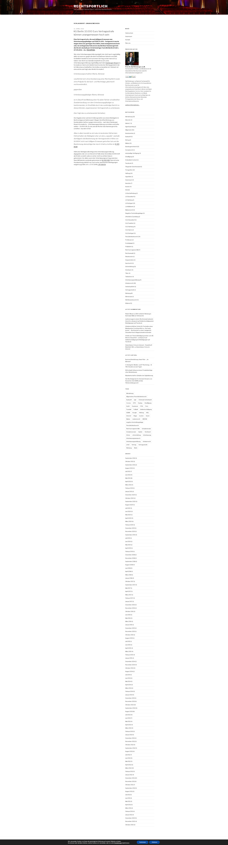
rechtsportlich (91, 6)
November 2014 (130, 665)
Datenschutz (129, 33)
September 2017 (130, 585)
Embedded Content (131, 160)
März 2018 (128, 575)
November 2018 (130, 558)
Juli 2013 (127, 715)
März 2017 (128, 595)
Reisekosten (129, 256)
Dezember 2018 (130, 555)
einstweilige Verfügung (132, 153)
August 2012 (129, 751)
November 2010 (130, 821)
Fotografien (128, 170)
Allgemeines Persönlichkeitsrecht (136, 396)
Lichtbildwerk (129, 206)
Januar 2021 (128, 491)
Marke (128, 419)
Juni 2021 (128, 475)
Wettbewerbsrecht (131, 300)
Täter (127, 273)
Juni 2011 (127, 798)
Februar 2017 (129, 598)
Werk (135, 448)
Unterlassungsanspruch (133, 438)
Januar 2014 (128, 695)
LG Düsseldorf (129, 196)
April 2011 (128, 804)
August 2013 (129, 711)
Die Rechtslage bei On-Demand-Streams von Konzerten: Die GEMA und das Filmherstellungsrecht (138, 381)
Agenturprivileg (129, 126)
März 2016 (128, 621)
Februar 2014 (129, 691)
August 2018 (129, 565)
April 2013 (128, 724)
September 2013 (130, 708)
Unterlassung (147, 435)
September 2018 (130, 561)
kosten (141, 416)
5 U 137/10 (90, 50)
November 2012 (130, 741)
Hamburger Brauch (112, 63)
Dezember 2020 (130, 495)
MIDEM (144, 419)
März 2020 (128, 521)
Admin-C (127, 123)
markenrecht (136, 419)
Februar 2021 (129, 488)
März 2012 (128, 768)
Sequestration (129, 260)
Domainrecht (129, 150)
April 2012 (128, 764)
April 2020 (128, 518)
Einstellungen (118, 843)
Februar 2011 (129, 811)
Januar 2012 (128, 774)
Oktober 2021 (129, 461)
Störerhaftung (129, 266)
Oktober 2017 (129, 581)
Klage (135, 416)
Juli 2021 (127, 471)
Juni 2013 (128, 718)
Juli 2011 (127, 794)
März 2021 (128, 485)
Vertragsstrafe (129, 290)
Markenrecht (129, 210)
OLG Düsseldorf (130, 220)
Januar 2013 (128, 734)
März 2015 (128, 651)
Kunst (147, 416)
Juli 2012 (127, 755)
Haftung (127, 173)
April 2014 (128, 684)
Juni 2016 (128, 615)
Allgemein (128, 130)
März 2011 (128, 808)
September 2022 (130, 458)
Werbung (128, 293)
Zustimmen (142, 842)
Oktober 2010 (129, 824)
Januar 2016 (128, 624)
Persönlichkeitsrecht (131, 236)
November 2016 (130, 608)
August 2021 (129, 468)
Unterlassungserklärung (132, 280)
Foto (146, 406)
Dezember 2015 (130, 628)
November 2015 (130, 631)
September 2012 (130, 748)
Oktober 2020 (129, 498)
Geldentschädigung (146, 409)
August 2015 (129, 638)
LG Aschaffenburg (130, 193)
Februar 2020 (129, 525)
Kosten (127, 186)
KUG (126, 190)
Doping (140, 403)
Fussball (128, 409)
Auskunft (128, 136)
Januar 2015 (128, 658)
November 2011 (130, 781)
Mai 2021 (128, 478)
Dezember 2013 (130, 698)
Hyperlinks (128, 176)
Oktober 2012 (129, 744)
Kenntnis (128, 183)
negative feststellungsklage (134, 422)
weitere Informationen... (132, 105)
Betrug (127, 140)
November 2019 (130, 531)
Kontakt (127, 39)
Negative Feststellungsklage (134, 213)
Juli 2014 (127, 674)
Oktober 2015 (129, 635)
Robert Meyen (129, 314)
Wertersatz (128, 296)
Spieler (140, 432)
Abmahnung (128, 116)
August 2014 (129, 671)
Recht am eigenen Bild (132, 250)
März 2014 (128, 688)
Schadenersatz (146, 428)
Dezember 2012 (130, 738)
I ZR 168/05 (101, 164)
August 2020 (129, 505)
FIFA (141, 406)
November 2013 (130, 701)
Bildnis (127, 143)
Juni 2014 (128, 678)
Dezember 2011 (130, 778)
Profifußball (128, 243)
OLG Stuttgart (129, 233)
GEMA (128, 412)
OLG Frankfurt (129, 223)
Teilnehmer (128, 276)
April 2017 (128, 591)
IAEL (147, 412)
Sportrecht (128, 263)
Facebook (128, 163)
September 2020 (130, 501)
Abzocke (128, 120)
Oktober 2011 (129, 784)
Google (134, 412)
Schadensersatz (131, 432)
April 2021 (128, 481)
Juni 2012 (128, 758)
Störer (128, 435)
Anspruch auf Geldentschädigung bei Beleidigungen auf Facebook (137, 339)
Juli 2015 (127, 641)
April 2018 (128, 571)
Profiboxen (128, 240)
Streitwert (128, 270)
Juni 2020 (128, 511)
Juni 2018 (128, 568)
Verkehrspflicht (129, 286)
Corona (128, 403)
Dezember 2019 (130, 528)
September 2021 (130, 465)
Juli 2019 (127, 538)
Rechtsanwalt (129, 253)
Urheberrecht (129, 283)
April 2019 (128, 548)
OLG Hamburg (129, 226)
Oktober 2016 (129, 611)
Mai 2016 (128, 618)
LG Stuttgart (129, 203)
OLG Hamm (128, 230)
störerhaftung (136, 435)
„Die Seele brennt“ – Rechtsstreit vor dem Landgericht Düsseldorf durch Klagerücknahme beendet (138, 330)
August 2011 (129, 791)
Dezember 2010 (130, 818)
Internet (128, 416)
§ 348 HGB (105, 160)
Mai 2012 (128, 761)
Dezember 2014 (130, 661)
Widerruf (127, 303)
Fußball (136, 409)
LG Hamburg (129, 200)
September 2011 (130, 788)
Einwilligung (128, 156)
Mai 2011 (127, 801)
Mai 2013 (128, 721)
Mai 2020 (128, 515)
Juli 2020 (127, 508)
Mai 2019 (128, 545)
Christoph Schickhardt (145, 400)
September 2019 (130, 535)
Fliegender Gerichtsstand (132, 166)
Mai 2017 (128, 588)
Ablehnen (154, 842)
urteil (127, 444)
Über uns (127, 43)
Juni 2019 (128, 541)
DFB (134, 403)
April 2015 (128, 648)
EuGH (128, 406)
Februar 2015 (129, 655)
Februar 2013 (129, 731)
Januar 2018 (128, 578)
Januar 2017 (128, 601)
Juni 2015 (128, 645)
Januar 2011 (128, 814)
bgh (135, 400)
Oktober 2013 (129, 705)
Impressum (128, 36)
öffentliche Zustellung (131, 216)
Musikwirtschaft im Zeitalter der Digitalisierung (139, 375)
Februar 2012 (129, 771)
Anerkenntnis (129, 133)
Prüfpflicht (128, 246)
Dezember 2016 (130, 605)
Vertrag (134, 444)
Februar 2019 (129, 551)
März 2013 (128, 728)
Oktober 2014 (129, 668)
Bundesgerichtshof (131, 146)
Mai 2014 (128, 681)
